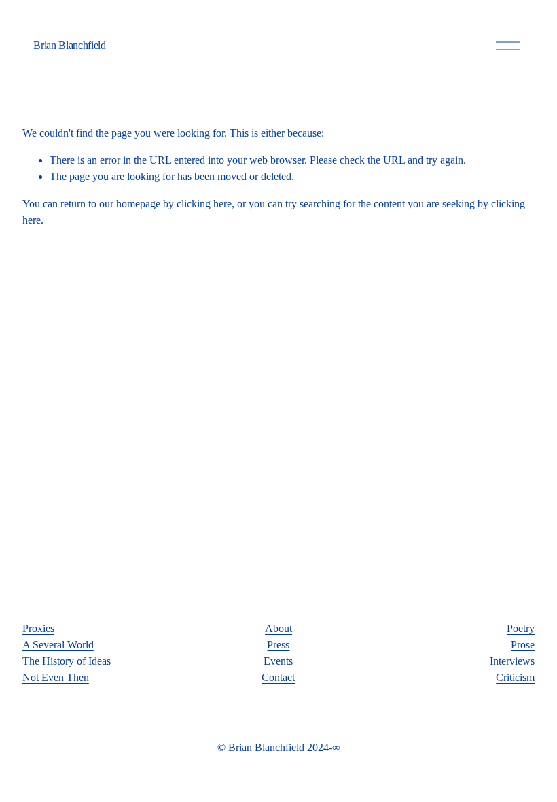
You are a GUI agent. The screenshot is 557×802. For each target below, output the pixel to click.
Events (278, 661)
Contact (278, 677)
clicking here (204, 203)
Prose (523, 644)
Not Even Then (55, 677)
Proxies (38, 628)
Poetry (521, 628)
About (278, 628)
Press (278, 644)
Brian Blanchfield (69, 45)
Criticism (515, 677)
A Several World (58, 644)
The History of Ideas (66, 661)
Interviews (512, 661)
